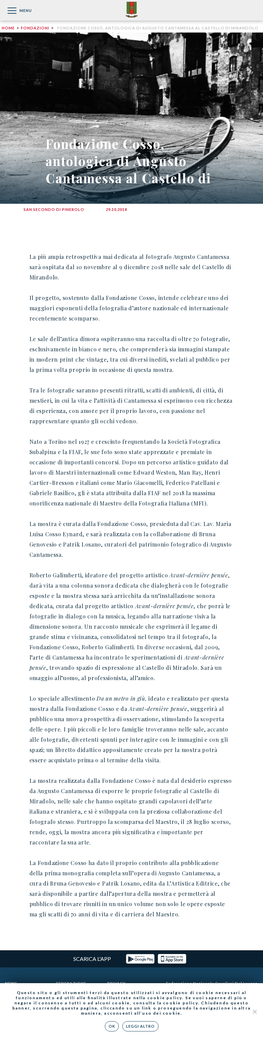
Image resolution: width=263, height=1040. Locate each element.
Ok (112, 1026)
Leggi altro (140, 1026)
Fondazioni (35, 28)
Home (8, 28)
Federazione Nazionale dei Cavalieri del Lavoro (131, 10)
